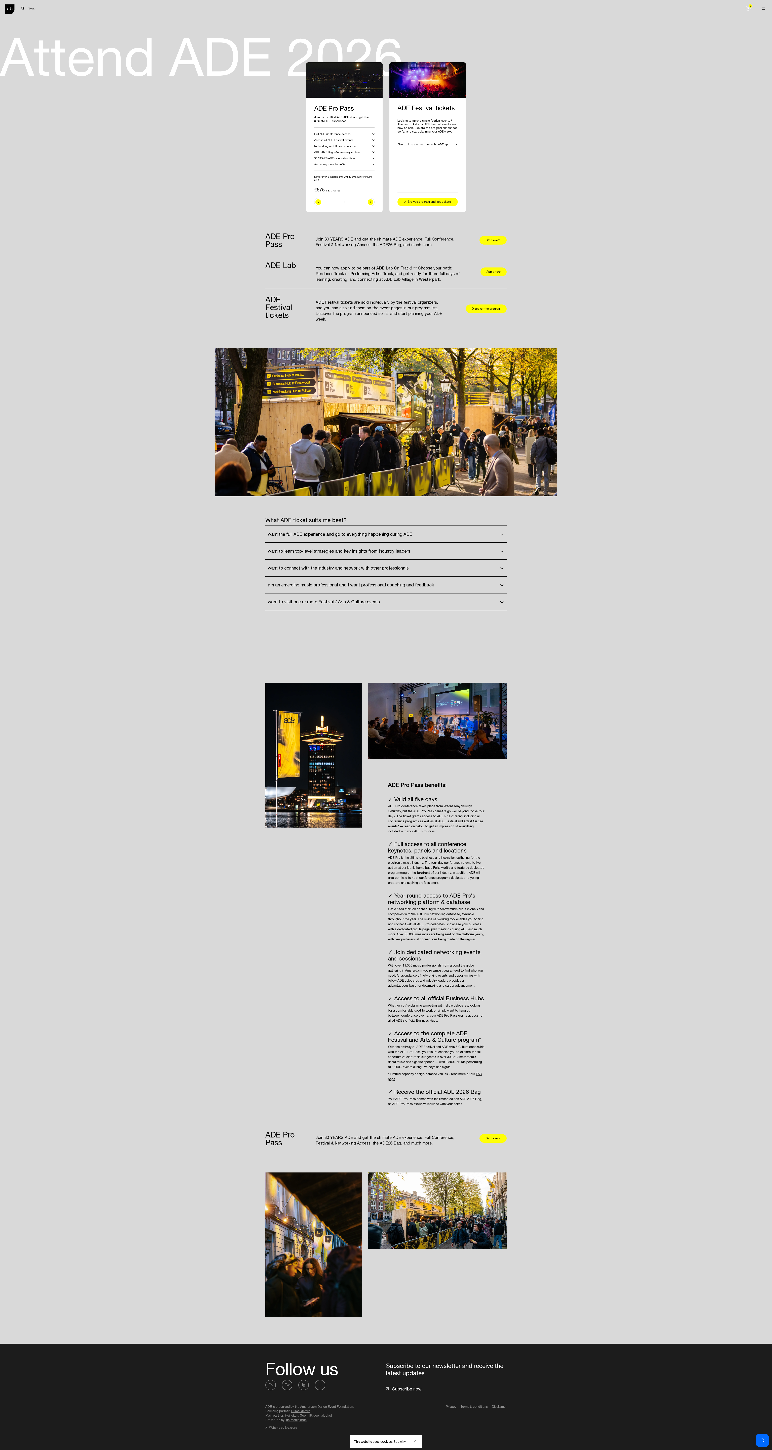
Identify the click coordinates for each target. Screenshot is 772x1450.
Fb (271, 1385)
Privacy (451, 1406)
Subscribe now (407, 1388)
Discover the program (486, 308)
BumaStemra (300, 1411)
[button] (762, 1440)
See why (399, 1441)
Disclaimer (499, 1406)
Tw (287, 1385)
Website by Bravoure (282, 1427)
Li (320, 1385)
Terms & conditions (474, 1406)
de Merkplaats (296, 1420)
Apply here (494, 271)
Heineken (291, 1415)
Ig (303, 1385)
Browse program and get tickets (429, 201)
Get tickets (493, 240)
